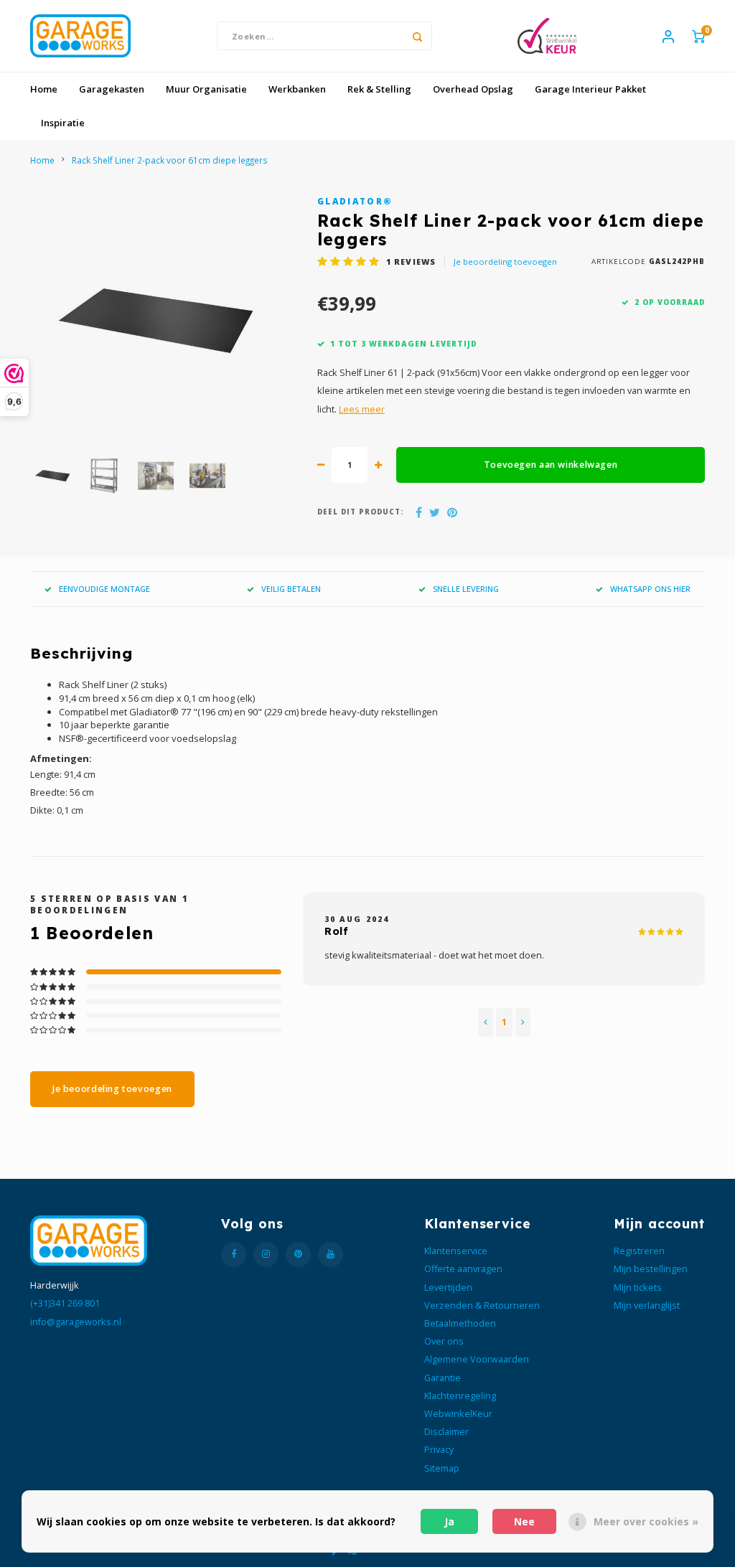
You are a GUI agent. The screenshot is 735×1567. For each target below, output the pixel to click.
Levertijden (448, 1287)
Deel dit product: (360, 512)
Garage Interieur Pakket (590, 89)
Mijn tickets (638, 1287)
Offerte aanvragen (463, 1269)
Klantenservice (455, 1251)
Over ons (444, 1341)
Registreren (639, 1251)
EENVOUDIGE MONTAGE (104, 588)
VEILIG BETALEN (291, 588)
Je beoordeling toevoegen (505, 261)
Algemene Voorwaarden (476, 1359)
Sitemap (441, 1468)
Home (43, 89)
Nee (524, 1521)
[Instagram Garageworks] (265, 1254)
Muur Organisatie (206, 89)
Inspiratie (63, 122)
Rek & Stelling (379, 89)
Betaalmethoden (460, 1323)
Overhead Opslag (473, 89)
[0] (698, 36)
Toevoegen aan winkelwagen (550, 464)
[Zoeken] (417, 36)
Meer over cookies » (646, 1521)
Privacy (439, 1450)
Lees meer (362, 409)
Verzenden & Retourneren (482, 1305)
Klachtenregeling (460, 1396)
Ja (449, 1521)
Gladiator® (355, 201)
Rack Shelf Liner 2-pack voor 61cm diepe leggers (170, 160)
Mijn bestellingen (651, 1269)
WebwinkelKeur (458, 1414)
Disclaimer (446, 1432)
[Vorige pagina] (485, 1022)
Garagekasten (111, 89)
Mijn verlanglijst (647, 1305)
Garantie (442, 1378)
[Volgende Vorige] (522, 1022)
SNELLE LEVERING (466, 588)
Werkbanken (297, 89)
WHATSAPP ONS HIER (650, 588)
